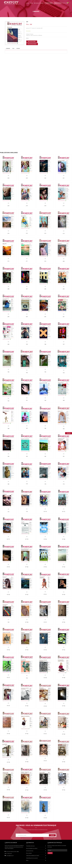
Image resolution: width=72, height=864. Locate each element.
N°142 (27, 727)
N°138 (27, 755)
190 (45, 394)
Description (28, 31)
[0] (67, 3)
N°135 (8, 783)
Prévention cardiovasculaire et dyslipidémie (13, 91)
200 (8, 337)
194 (45, 365)
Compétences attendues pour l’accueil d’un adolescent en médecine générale (19, 66)
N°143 (8, 727)
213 (64, 227)
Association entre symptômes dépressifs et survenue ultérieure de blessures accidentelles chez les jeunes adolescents (27, 103)
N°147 (8, 699)
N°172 (63, 505)
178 (45, 477)
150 (27, 671)
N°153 (45, 643)
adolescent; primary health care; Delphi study (53, 133)
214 (45, 227)
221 (64, 171)
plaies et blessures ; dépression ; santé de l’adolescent (15, 126)
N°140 (63, 727)
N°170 (27, 533)
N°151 (8, 671)
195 (27, 365)
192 (8, 394)
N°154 (27, 643)
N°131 (8, 811)
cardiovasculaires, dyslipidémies (46, 128)
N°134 (27, 783)
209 (64, 254)
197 (64, 337)
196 (8, 365)
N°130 (27, 811)
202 (45, 310)
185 (64, 422)
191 (27, 394)
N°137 (45, 754)
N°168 (63, 533)
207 (27, 282)
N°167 (8, 560)
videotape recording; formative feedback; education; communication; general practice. (21, 146)
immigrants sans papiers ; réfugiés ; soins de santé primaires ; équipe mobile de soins (21, 131)
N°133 (45, 783)
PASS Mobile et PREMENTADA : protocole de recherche (15, 95)
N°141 (45, 727)
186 (45, 422)
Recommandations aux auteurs (31, 848)
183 (27, 450)
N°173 (45, 505)
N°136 (63, 755)
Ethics (27, 860)
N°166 (27, 560)
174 (27, 505)
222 (45, 171)
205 (64, 282)
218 (45, 199)
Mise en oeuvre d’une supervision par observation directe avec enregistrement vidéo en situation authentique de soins (26, 81)
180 (8, 477)
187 (27, 422)
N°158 (27, 615)
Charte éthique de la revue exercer (32, 858)
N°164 (63, 560)
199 (27, 337)
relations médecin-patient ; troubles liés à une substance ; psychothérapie (40, 126)
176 (64, 477)
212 (8, 254)
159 (8, 615)
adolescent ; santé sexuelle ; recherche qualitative (36, 123)
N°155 (8, 643)
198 (45, 337)
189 (64, 394)
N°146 (27, 699)
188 (8, 422)
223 (27, 171)
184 (8, 450)
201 (64, 310)
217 (64, 199)
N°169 (45, 533)
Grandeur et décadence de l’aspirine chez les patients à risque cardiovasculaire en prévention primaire (23, 87)
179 (27, 477)
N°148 (63, 671)
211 (27, 254)
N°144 (63, 699)
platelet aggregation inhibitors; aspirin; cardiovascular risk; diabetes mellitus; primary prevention (23, 141)
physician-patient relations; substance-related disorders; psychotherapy (19, 138)
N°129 (45, 811)
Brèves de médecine (8, 110)
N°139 (8, 755)
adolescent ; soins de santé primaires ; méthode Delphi (15, 123)
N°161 (45, 588)
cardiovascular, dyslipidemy (47, 141)
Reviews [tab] (18, 48)
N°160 (63, 588)
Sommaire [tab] (8, 48)
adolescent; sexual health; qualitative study (13, 136)
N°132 (63, 783)
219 (27, 199)
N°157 (45, 615)
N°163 (8, 588)
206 (45, 282)
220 (8, 199)
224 (8, 171)
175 (8, 505)
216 (8, 227)
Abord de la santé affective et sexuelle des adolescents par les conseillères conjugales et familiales (23, 70)
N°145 (45, 699)
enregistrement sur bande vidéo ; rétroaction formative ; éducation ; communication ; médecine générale (24, 133)
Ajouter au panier (32, 41)
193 (64, 366)
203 (27, 310)
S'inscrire (52, 835)
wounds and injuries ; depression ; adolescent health (32, 136)
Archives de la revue (29, 850)
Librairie (31, 3)
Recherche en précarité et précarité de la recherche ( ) (17, 116)
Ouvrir (8, 179)
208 (8, 282)
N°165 (45, 560)
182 (45, 450)
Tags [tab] (13, 48)
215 (27, 227)
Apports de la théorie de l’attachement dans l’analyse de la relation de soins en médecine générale (23, 74)
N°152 (63, 643)
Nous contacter (29, 853)
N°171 (8, 533)
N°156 (63, 615)
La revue (27, 3)
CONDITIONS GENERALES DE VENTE (32, 855)
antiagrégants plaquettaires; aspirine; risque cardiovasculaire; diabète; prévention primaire (22, 128)
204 (8, 310)
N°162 (27, 588)
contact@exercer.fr (10, 855)
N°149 (45, 671)
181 (64, 450)
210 (45, 254)
